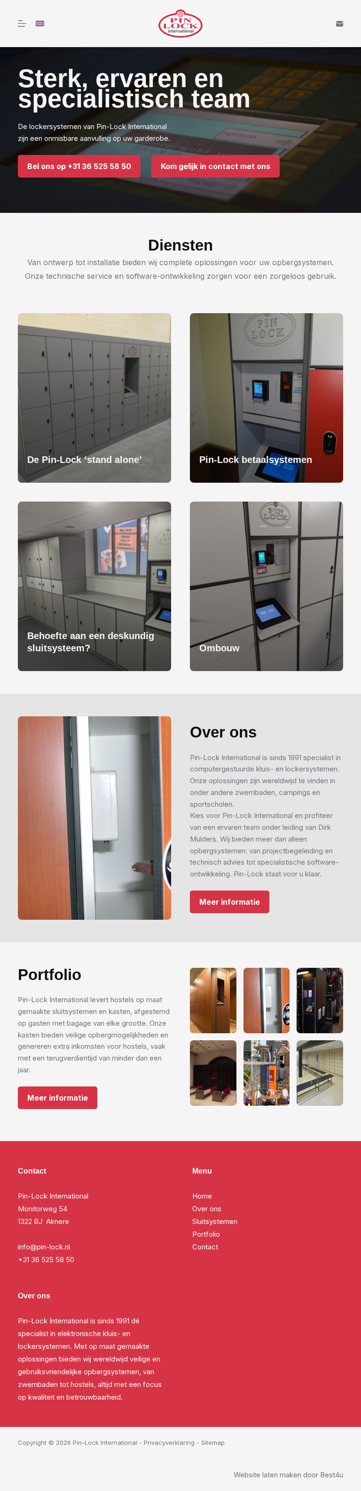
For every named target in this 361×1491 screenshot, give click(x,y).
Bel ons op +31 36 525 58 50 (79, 166)
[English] (40, 23)
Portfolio (206, 1234)
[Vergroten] (224, 980)
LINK (26, 318)
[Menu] (22, 23)
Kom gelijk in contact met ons (215, 166)
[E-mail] (339, 23)
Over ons (206, 1208)
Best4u (331, 1474)
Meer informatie (229, 902)
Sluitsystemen (214, 1221)
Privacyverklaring (169, 1442)
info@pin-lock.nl (44, 1246)
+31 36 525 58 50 (46, 1259)
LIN (195, 506)
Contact (205, 1246)
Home (202, 1195)
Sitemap (213, 1442)
